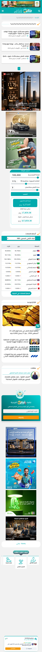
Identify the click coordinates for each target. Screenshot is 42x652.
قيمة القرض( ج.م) (25, 175)
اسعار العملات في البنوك (21, 293)
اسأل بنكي (13, 648)
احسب (25, 194)
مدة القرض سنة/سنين (25, 187)
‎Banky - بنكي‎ (21, 543)
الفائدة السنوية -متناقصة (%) (25, 181)
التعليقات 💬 (29, 648)
